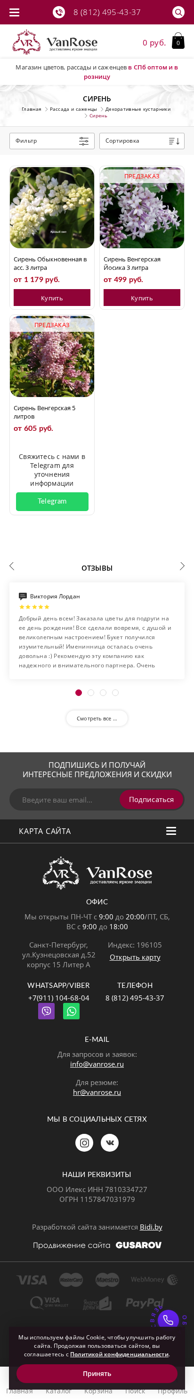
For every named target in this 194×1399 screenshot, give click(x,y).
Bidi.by (151, 1226)
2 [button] (91, 692)
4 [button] (115, 692)
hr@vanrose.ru (97, 1092)
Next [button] (182, 565)
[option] (97, 631)
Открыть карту (135, 957)
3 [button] (103, 692)
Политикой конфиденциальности (119, 1354)
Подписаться (151, 799)
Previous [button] (11, 565)
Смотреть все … (97, 718)
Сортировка (122, 141)
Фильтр (26, 141)
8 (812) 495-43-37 (134, 997)
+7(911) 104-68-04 (58, 997)
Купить (52, 298)
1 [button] (78, 692)
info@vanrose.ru (97, 1064)
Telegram (52, 501)
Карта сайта (45, 831)
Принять (97, 1373)
